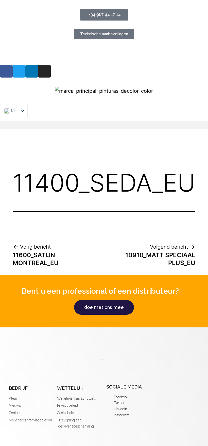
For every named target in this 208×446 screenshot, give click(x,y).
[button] (104, 125)
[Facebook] (6, 71)
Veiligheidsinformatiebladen (33, 52)
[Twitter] (19, 71)
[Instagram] (44, 71)
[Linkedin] (31, 71)
